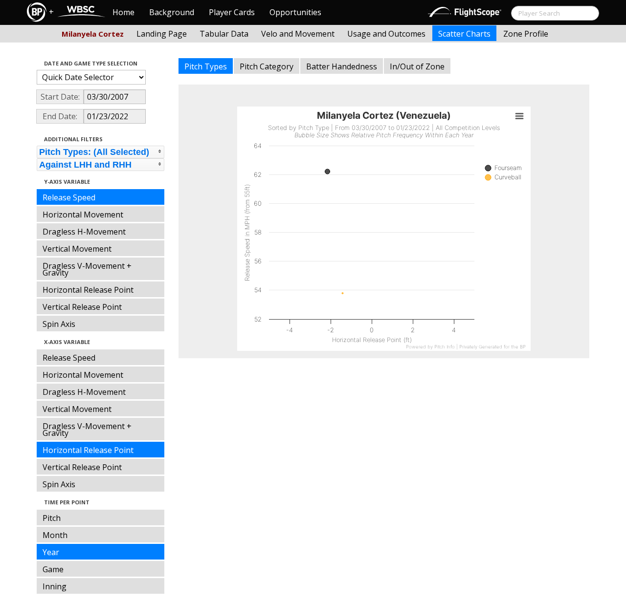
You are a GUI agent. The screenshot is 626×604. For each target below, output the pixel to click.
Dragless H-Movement (84, 231)
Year (51, 552)
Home (123, 12)
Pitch (52, 518)
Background (171, 12)
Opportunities (295, 12)
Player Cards (232, 12)
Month (55, 535)
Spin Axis (59, 324)
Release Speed (69, 197)
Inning (55, 586)
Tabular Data (224, 33)
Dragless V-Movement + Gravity (87, 269)
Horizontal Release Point (88, 289)
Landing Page (161, 33)
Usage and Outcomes (386, 33)
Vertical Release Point (82, 307)
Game (53, 569)
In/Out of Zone (417, 66)
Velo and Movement (298, 33)
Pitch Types (205, 66)
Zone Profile (525, 33)
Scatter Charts (464, 33)
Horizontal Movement (83, 214)
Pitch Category (266, 66)
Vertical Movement (77, 248)
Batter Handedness (341, 66)
